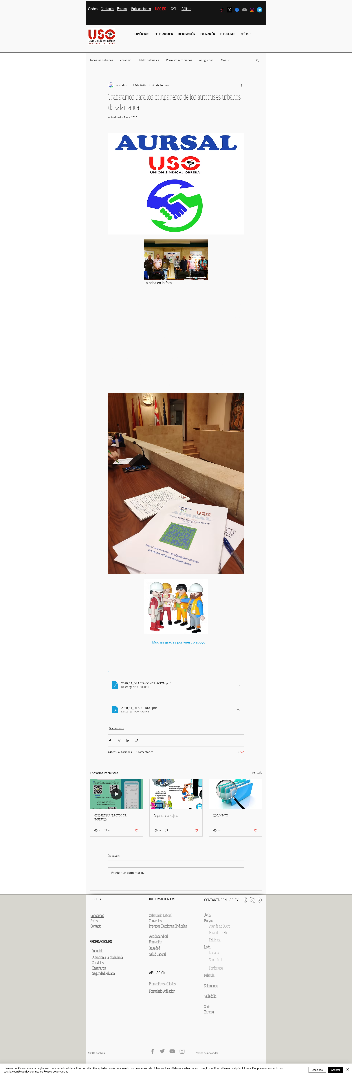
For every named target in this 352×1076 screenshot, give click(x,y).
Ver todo (257, 772)
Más (223, 60)
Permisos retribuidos (179, 60)
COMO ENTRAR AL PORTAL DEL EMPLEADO (110, 817)
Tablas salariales (149, 60)
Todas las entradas (101, 60)
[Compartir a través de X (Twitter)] (119, 740)
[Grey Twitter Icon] (162, 1051)
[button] (142, 34)
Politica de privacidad (207, 1053)
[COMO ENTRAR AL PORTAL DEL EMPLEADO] (116, 794)
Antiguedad (206, 60)
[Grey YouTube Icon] (244, 9)
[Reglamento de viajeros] (176, 794)
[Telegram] (259, 9)
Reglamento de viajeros (166, 815)
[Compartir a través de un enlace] (137, 740)
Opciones (317, 1070)
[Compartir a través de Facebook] (110, 740)
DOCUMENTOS (220, 815)
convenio (125, 60)
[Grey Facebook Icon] (152, 1051)
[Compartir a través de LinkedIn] (128, 740)
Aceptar (335, 1070)
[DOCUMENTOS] (235, 794)
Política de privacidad (56, 1071)
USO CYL (97, 899)
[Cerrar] (347, 1069)
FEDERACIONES (101, 941)
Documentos (116, 728)
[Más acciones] (241, 85)
